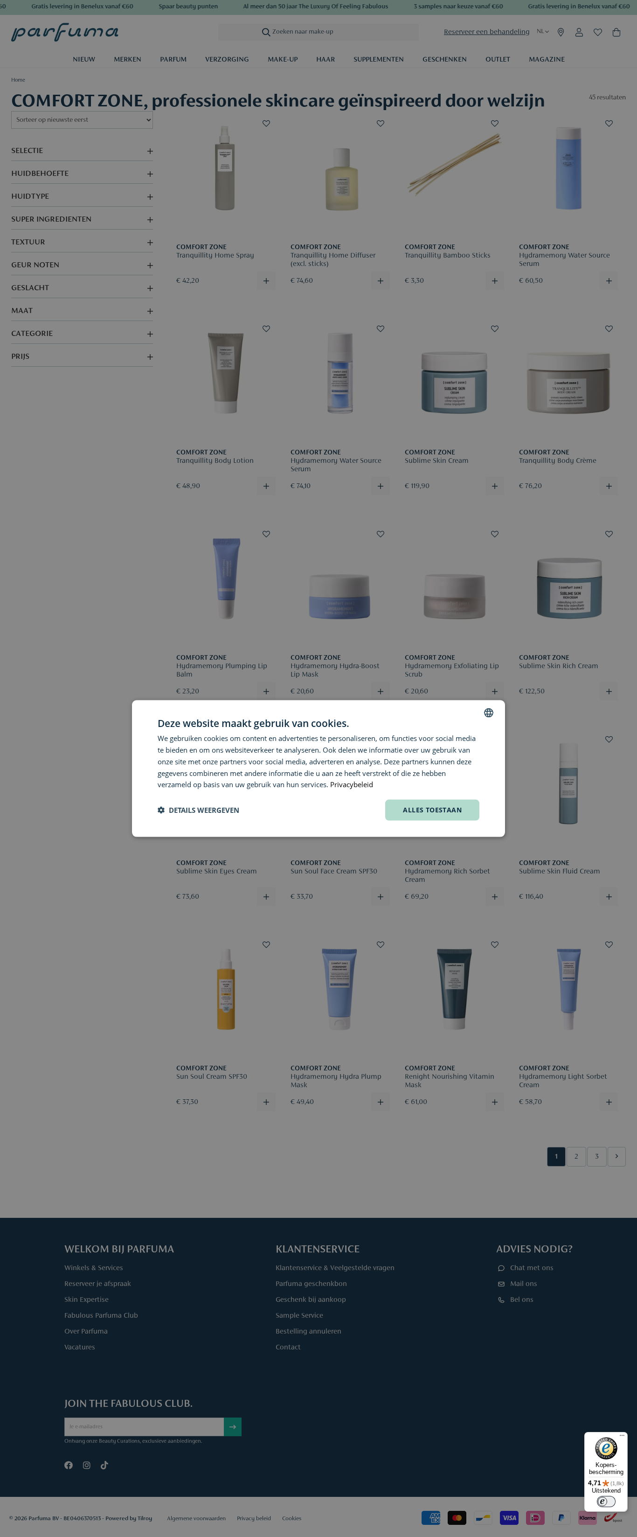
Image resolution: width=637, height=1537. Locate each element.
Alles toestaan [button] (432, 809)
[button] (198, 810)
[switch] (606, 1501)
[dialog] (318, 768)
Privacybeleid (351, 784)
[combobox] (488, 713)
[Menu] (622, 1437)
